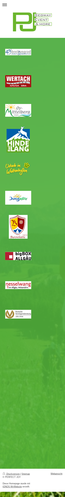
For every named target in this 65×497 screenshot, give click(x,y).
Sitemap (25, 474)
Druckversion (13, 474)
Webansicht (56, 473)
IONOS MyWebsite (12, 486)
